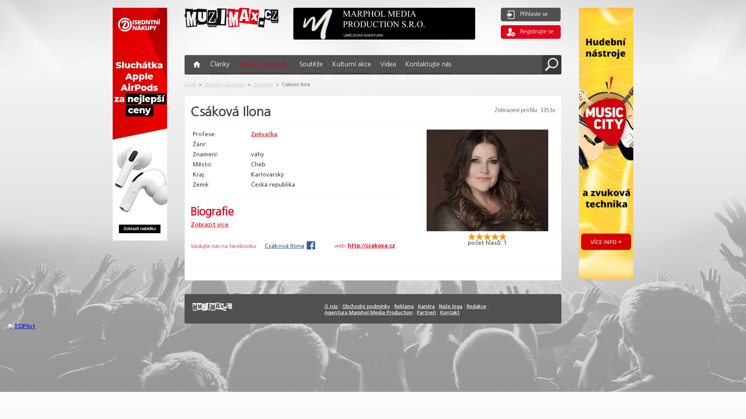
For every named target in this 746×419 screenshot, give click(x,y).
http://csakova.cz (371, 246)
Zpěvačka (264, 134)
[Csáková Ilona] (487, 229)
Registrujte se (537, 32)
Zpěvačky (263, 84)
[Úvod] (232, 33)
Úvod (190, 84)
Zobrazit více (209, 225)
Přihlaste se (534, 14)
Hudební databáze (224, 84)
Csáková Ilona (284, 246)
